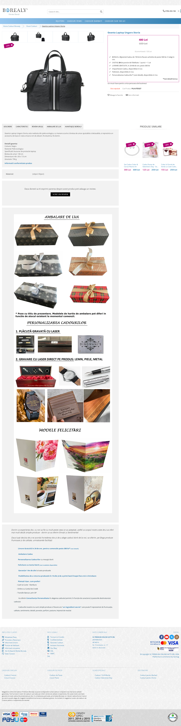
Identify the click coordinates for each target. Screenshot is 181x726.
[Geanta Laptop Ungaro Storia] (53, 80)
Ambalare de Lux (54, 126)
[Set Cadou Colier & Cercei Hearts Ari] (132, 150)
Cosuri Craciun (9, 678)
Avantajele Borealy (73, 126)
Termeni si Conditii (57, 637)
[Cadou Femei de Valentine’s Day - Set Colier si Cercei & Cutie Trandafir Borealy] (150, 150)
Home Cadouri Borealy (12, 26)
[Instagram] (176, 637)
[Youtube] (166, 637)
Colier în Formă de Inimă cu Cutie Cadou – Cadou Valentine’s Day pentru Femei (169, 165)
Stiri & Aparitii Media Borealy (15, 651)
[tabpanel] (53, 80)
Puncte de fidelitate (12, 645)
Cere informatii (133, 95)
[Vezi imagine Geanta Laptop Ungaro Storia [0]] (14, 36)
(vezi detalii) (75, 549)
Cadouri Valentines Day (103, 678)
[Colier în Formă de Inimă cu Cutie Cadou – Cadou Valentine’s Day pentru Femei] (169, 150)
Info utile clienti (9, 632)
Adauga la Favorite (116, 95)
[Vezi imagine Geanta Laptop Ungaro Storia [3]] (90, 36)
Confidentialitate (56, 640)
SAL (48, 656)
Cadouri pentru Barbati (148, 675)
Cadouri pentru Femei (148, 678)
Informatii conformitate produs (18, 163)
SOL (51, 651)
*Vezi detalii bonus (170, 79)
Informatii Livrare (11, 643)
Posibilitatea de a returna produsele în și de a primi (57, 576)
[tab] (8, 126)
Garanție (27, 570)
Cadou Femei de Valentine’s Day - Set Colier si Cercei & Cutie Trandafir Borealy (150, 165)
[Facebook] (161, 637)
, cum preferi (29, 581)
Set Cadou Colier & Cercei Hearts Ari (131, 165)
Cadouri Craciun (10, 675)
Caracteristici (22, 126)
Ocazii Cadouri (32, 26)
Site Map (53, 648)
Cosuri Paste (54, 678)
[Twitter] (171, 637)
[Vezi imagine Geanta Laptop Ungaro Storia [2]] (65, 36)
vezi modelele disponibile (48, 565)
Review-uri (37, 126)
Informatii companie (12, 648)
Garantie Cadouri (56, 642)
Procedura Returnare (13, 640)
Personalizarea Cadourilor (29, 559)
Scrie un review (60, 194)
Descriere (8, 126)
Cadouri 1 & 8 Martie (102, 675)
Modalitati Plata (11, 637)
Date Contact (10, 654)
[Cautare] (101, 12)
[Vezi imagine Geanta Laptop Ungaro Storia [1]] (40, 36)
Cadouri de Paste (55, 675)
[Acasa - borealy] (15, 11)
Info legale (52, 632)
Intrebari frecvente (57, 645)
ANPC (52, 654)
